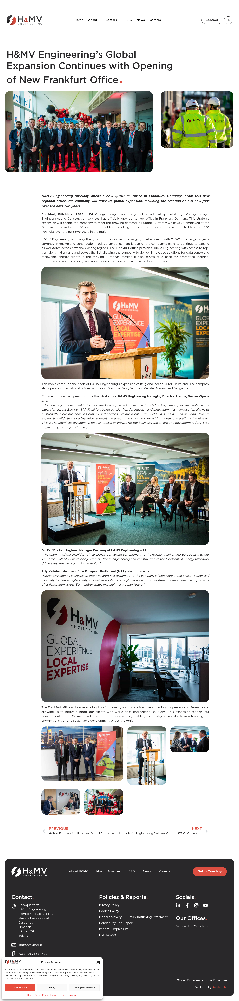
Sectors (111, 20)
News (141, 20)
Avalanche (220, 987)
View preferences (84, 988)
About (92, 20)
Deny (52, 988)
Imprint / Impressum (67, 995)
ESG (129, 20)
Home (78, 20)
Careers (155, 20)
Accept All (20, 988)
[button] (98, 962)
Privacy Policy (49, 995)
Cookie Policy (34, 995)
